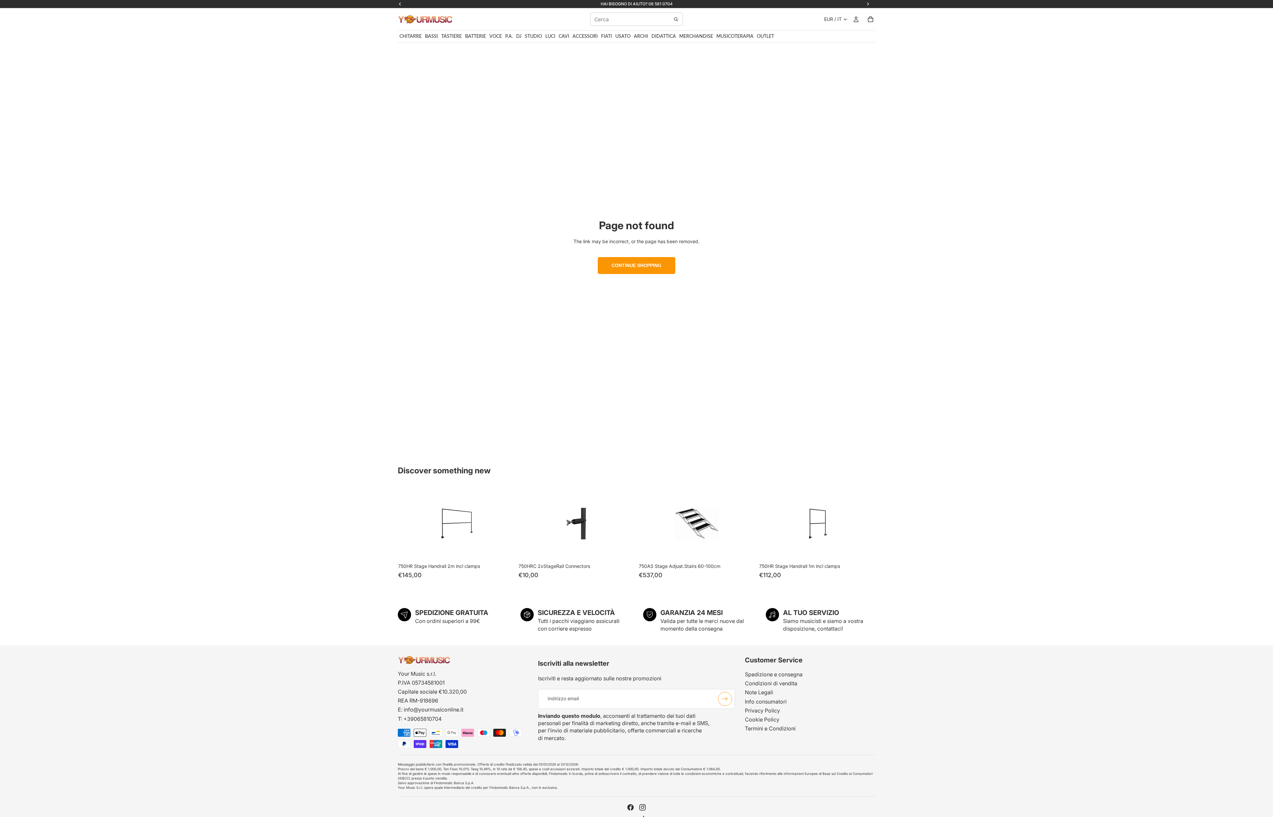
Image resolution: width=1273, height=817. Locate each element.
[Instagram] (642, 807)
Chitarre (410, 36)
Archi (641, 36)
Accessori (585, 36)
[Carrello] (870, 19)
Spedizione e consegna (774, 674)
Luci (550, 36)
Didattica (663, 36)
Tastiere (451, 36)
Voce (495, 36)
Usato (623, 36)
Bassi (431, 36)
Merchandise (696, 36)
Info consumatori (766, 701)
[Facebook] (631, 807)
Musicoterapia (735, 36)
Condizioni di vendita (771, 683)
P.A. (509, 36)
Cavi (564, 36)
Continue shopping (636, 265)
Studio (533, 36)
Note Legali (759, 692)
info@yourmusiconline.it (433, 709)
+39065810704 (422, 718)
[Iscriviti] (725, 699)
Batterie (475, 36)
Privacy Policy (762, 710)
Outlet (765, 36)
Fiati (606, 36)
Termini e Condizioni (770, 728)
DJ (518, 36)
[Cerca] (676, 19)
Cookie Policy (762, 719)
